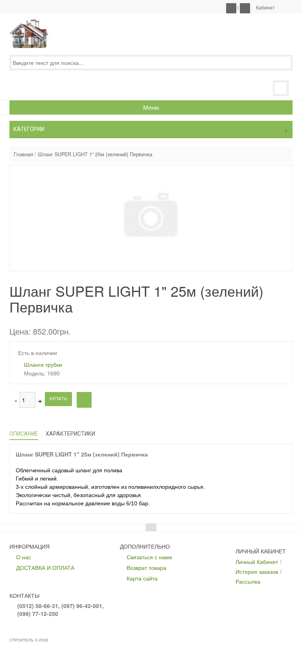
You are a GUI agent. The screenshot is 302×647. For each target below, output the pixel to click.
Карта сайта (142, 578)
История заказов (257, 571)
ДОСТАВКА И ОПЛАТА (45, 567)
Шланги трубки (43, 364)
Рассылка (248, 581)
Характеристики (70, 434)
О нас (23, 557)
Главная (23, 154)
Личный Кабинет (257, 562)
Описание (23, 434)
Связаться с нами (149, 557)
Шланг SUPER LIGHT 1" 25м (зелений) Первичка (95, 154)
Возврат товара (146, 567)
